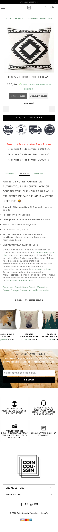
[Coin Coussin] (29, 9)
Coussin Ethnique (41, 269)
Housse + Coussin (17, 96)
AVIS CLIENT (39, 173)
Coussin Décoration (38, 287)
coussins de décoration (20, 280)
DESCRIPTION (24, 173)
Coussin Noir (26, 290)
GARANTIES (9, 173)
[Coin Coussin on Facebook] (21, 504)
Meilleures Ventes (41, 290)
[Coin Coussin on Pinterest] (26, 504)
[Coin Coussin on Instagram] (31, 504)
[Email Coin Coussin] (36, 504)
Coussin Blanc (21, 287)
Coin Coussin (23, 513)
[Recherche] (47, 7)
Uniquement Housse (38, 96)
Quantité (29, 103)
